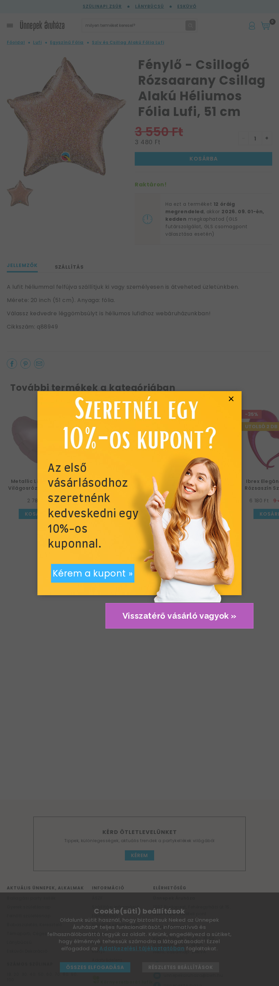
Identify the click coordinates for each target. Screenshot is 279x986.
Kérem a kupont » (93, 573)
